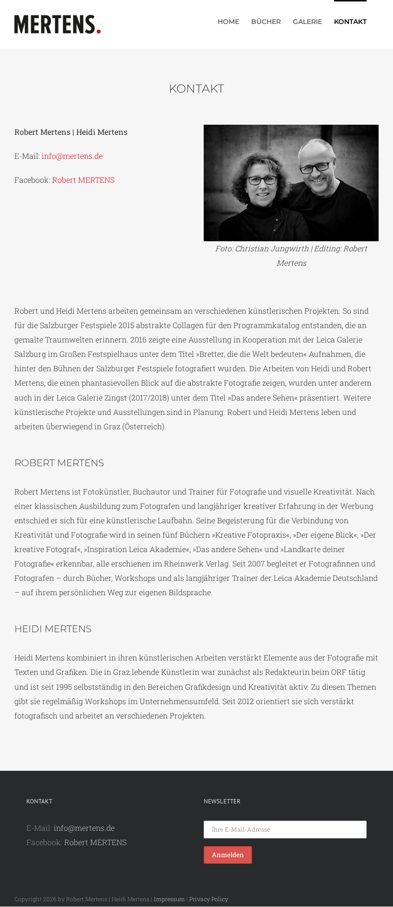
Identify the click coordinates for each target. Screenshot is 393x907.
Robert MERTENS (83, 180)
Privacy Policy (208, 899)
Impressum (169, 899)
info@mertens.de (72, 156)
